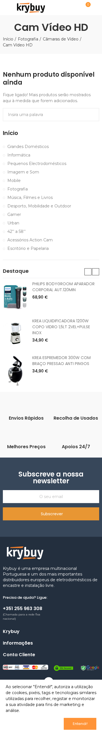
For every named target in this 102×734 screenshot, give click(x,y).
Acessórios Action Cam (30, 239)
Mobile (14, 180)
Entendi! (80, 723)
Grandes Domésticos (28, 146)
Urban (13, 223)
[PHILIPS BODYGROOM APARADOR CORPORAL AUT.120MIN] (15, 296)
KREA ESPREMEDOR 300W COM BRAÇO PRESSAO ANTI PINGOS (61, 360)
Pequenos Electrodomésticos (36, 163)
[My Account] (96, 7)
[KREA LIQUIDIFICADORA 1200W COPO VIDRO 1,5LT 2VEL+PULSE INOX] (15, 333)
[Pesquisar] (72, 7)
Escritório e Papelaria (28, 248)
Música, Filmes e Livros (30, 197)
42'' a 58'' (16, 231)
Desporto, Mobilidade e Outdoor (39, 206)
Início (10, 133)
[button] (88, 271)
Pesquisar (92, 114)
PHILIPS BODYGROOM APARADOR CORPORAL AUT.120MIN (63, 287)
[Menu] (5, 7)
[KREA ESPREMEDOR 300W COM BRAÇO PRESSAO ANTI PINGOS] (15, 370)
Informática (18, 155)
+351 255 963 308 (22, 608)
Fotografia (17, 189)
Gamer (14, 214)
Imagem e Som (23, 172)
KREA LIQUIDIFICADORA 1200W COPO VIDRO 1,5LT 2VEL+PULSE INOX (61, 327)
